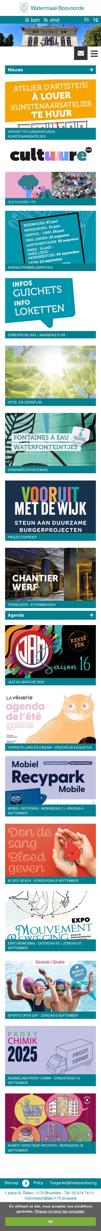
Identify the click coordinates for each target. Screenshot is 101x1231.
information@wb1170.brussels (50, 1198)
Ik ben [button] (32, 20)
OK (50, 1221)
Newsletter (80, 54)
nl (95, 20)
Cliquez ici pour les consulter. (60, 1211)
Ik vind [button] (51, 20)
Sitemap (11, 1182)
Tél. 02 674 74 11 (79, 1192)
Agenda (16, 615)
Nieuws (15, 69)
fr (86, 20)
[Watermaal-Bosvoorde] (24, 8)
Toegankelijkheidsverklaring (73, 1182)
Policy (38, 1182)
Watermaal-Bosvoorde (57, 8)
